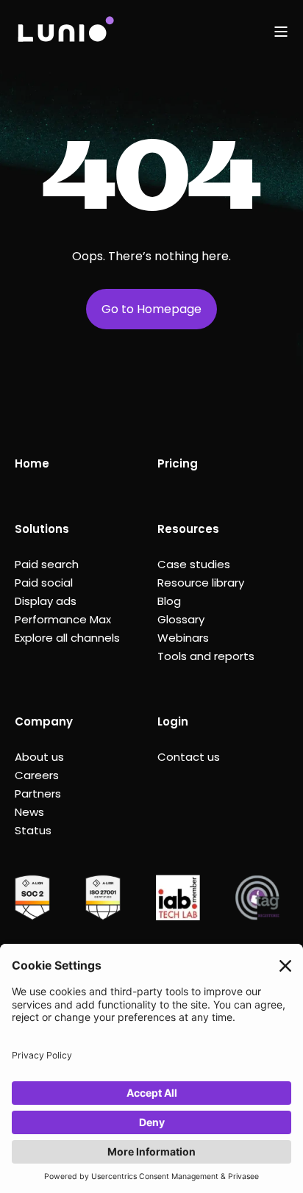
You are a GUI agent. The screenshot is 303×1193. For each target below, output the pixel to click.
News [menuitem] (29, 812)
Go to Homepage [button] (151, 309)
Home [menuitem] (32, 463)
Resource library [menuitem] (200, 582)
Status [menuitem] (33, 830)
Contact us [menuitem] (188, 756)
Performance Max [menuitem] (63, 619)
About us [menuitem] (39, 756)
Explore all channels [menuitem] (67, 637)
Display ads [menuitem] (45, 601)
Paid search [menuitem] (47, 564)
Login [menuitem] (172, 721)
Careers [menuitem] (37, 775)
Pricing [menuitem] (177, 463)
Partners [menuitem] (38, 793)
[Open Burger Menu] (281, 31)
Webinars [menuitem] (183, 637)
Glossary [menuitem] (180, 619)
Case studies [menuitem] (193, 564)
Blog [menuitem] (169, 601)
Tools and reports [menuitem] (205, 656)
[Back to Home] (65, 31)
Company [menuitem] (44, 721)
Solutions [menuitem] (42, 529)
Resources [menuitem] (188, 529)
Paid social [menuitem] (44, 582)
